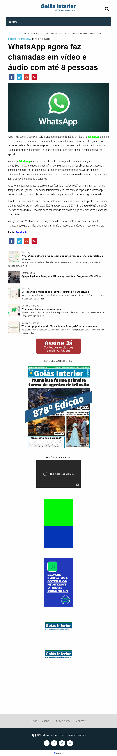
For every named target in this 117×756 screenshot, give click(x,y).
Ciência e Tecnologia (19, 39)
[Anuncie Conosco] (58, 625)
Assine (45, 721)
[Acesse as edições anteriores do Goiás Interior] (58, 406)
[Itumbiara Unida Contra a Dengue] (58, 582)
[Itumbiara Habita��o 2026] (58, 523)
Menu (14, 21)
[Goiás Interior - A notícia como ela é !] (58, 7)
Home (34, 721)
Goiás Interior (50, 735)
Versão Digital (63, 721)
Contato (81, 721)
